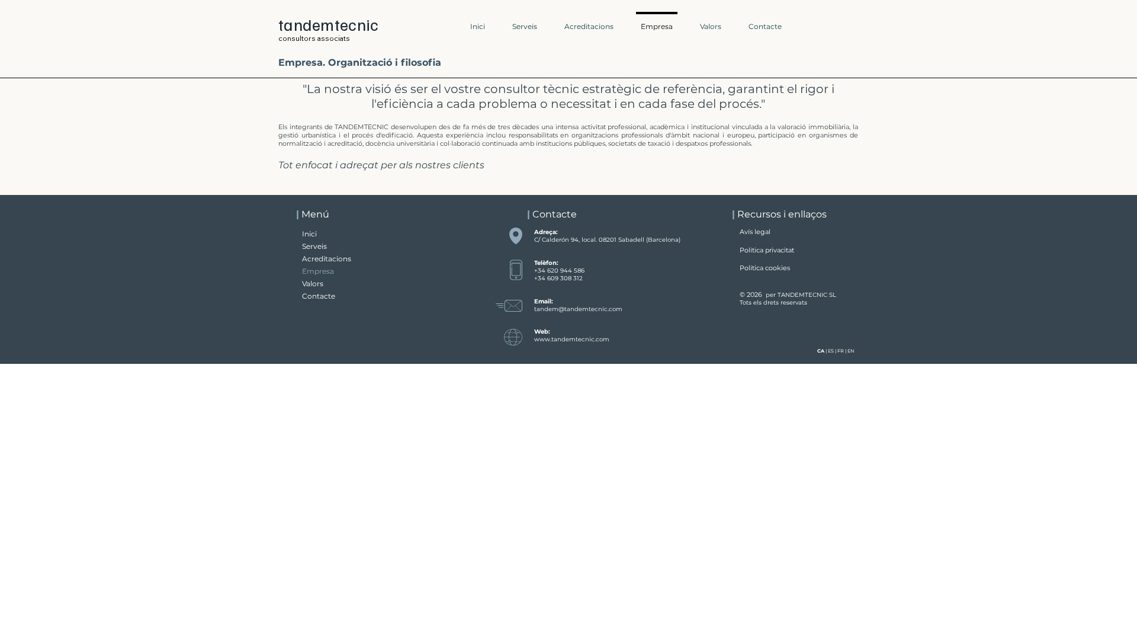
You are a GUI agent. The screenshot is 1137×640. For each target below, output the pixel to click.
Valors (312, 283)
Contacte (318, 296)
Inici (309, 233)
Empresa (318, 271)
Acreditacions (326, 258)
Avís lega (754, 232)
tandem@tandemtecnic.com (578, 309)
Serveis (314, 246)
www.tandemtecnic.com (571, 339)
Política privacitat (767, 250)
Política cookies (765, 268)
